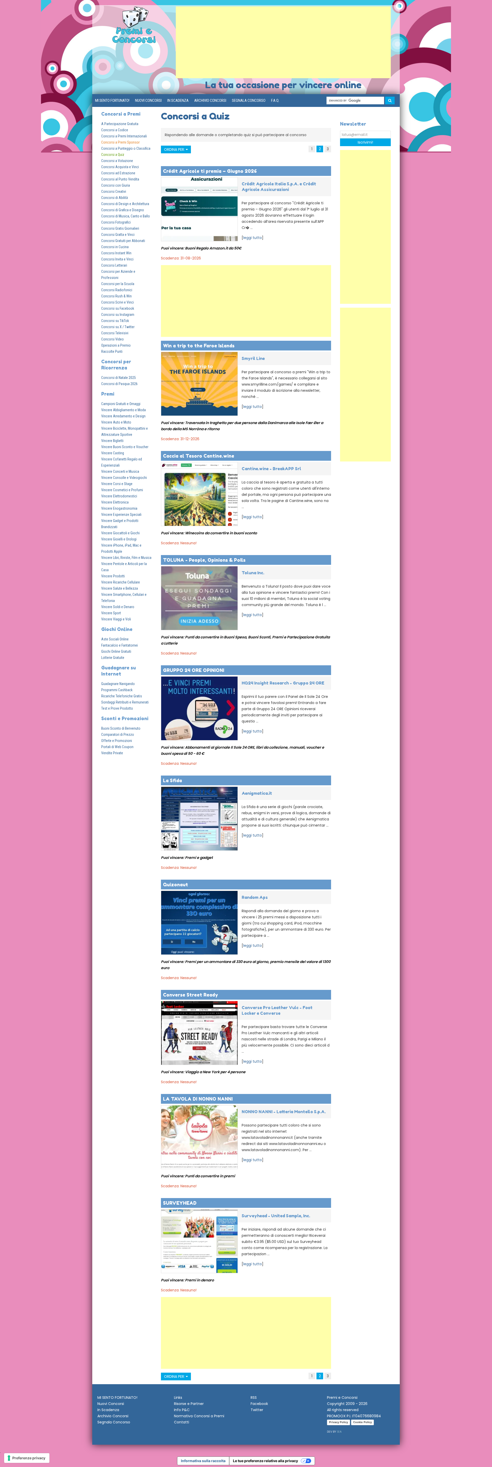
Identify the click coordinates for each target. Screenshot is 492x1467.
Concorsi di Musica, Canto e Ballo (125, 216)
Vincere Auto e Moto (116, 422)
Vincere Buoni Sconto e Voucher (124, 447)
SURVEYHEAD (180, 1203)
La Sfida (172, 780)
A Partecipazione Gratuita (119, 124)
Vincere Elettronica (115, 502)
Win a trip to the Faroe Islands (198, 345)
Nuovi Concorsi (148, 100)
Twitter (257, 1409)
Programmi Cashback (116, 690)
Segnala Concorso (248, 100)
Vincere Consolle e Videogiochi (124, 478)
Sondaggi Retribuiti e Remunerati (125, 702)
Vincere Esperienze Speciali (121, 515)
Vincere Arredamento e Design (123, 416)
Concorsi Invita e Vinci (117, 259)
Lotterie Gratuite (112, 658)
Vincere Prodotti (113, 576)
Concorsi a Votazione (117, 161)
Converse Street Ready (190, 995)
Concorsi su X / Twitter (118, 327)
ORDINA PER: (175, 149)
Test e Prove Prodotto (117, 708)
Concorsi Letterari (114, 265)
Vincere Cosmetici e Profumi (122, 490)
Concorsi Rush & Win (116, 296)
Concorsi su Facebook (117, 308)
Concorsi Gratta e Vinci (118, 235)
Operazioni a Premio (116, 345)
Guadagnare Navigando (118, 684)
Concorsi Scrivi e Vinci (117, 302)
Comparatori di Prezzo (117, 734)
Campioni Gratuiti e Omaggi (120, 404)
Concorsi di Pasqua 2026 (119, 384)
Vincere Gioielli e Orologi (119, 539)
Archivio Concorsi (210, 100)
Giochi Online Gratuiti (116, 651)
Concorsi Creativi (113, 191)
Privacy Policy (338, 1422)
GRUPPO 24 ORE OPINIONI (193, 670)
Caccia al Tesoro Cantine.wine (198, 456)
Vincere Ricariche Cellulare (120, 582)
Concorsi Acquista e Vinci (120, 167)
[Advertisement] (283, 42)
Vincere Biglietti (112, 441)
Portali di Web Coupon (117, 747)
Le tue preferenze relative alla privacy (265, 1461)
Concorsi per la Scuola (117, 284)
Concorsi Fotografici (116, 222)
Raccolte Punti (111, 351)
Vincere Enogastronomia (119, 508)
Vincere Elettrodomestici (119, 496)
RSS (254, 1397)
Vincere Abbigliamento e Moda (123, 410)
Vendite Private (112, 753)
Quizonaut (175, 884)
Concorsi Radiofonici (116, 290)
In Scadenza (178, 100)
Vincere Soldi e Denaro (117, 607)
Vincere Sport (111, 613)
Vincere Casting (112, 453)
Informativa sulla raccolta (203, 1461)
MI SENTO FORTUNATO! (112, 100)
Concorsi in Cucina (115, 247)
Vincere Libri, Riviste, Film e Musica (126, 558)
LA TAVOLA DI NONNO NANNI (198, 1099)
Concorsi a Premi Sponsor (120, 142)
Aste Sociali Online (115, 639)
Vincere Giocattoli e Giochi (120, 533)
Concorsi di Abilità (114, 198)
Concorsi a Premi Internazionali (124, 136)
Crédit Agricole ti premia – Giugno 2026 (210, 171)
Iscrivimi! (365, 142)
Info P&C (182, 1409)
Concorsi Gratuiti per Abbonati (123, 241)
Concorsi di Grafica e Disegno (122, 210)
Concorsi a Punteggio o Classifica (125, 148)
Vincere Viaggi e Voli (116, 619)
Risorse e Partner (189, 1403)
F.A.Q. (275, 100)
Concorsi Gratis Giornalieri (120, 228)
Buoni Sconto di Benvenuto (120, 728)
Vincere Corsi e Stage (116, 484)
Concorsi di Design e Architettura (125, 204)
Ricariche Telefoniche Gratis (121, 696)
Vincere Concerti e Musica (120, 471)
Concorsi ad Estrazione (118, 173)
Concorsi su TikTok (115, 321)
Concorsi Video (112, 339)
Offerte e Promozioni (116, 741)
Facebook (259, 1403)
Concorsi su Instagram (117, 315)
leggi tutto (252, 237)
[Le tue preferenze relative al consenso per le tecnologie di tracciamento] (26, 1458)
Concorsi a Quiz (112, 155)
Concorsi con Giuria (115, 185)
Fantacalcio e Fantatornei (119, 645)
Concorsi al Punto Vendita (120, 179)
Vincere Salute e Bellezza (119, 588)
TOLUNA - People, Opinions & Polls (204, 560)
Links (178, 1397)
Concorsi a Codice (114, 130)
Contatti (181, 1422)
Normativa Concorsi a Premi (199, 1416)
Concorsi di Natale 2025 (118, 378)
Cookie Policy (362, 1422)
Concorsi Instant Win (116, 253)
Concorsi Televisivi (114, 333)
